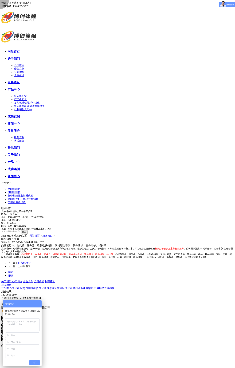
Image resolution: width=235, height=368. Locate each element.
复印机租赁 (20, 96)
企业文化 (19, 68)
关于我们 (6, 281)
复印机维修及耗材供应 (27, 102)
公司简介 (19, 65)
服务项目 (47, 235)
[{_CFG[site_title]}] (19, 26)
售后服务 (19, 140)
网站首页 (34, 235)
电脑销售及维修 (23, 109)
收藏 (10, 272)
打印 (10, 275)
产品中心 (6, 288)
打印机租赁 (20, 99)
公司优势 (19, 72)
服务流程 (19, 137)
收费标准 (19, 75)
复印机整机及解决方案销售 (29, 106)
